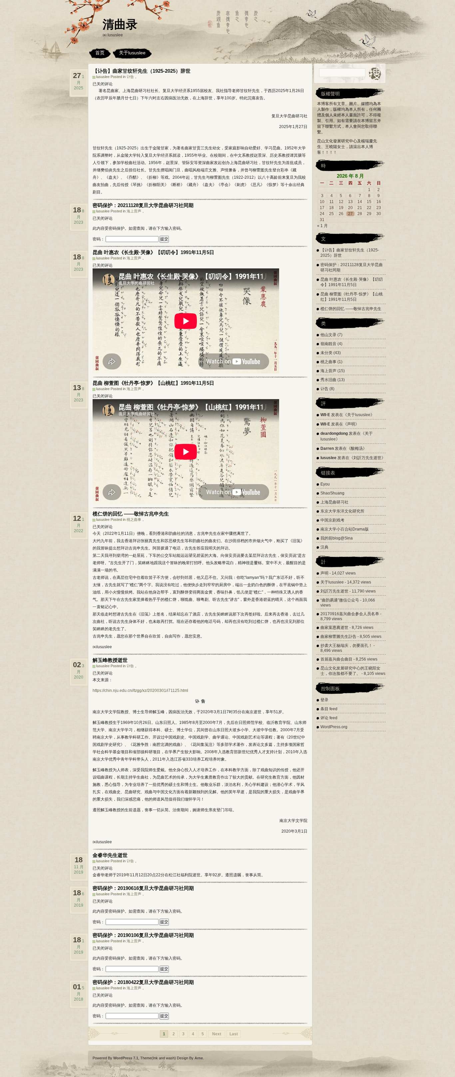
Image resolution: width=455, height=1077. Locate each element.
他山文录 (328, 334)
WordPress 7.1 (125, 1058)
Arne (199, 1058)
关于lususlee (132, 52)
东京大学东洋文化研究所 (342, 511)
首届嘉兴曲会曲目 (336, 659)
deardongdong (334, 433)
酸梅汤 (357, 448)
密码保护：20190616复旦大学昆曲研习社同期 (143, 888)
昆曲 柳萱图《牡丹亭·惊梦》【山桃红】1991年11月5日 (153, 383)
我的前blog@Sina (336, 538)
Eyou (325, 484)
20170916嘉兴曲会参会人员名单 (349, 614)
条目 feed (328, 709)
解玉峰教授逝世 (110, 660)
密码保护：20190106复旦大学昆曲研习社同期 (143, 935)
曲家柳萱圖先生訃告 (338, 636)
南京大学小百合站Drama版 (344, 529)
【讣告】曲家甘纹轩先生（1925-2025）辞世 (142, 71)
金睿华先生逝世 (110, 855)
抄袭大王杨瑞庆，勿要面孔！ (346, 645)
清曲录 (120, 24)
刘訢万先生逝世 (367, 457)
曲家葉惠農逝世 (334, 627)
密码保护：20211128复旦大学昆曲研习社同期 (143, 205)
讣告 (130, 77)
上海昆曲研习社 (334, 502)
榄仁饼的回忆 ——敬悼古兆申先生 (131, 513)
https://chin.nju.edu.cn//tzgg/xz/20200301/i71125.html (140, 690)
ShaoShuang (332, 493)
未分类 (326, 352)
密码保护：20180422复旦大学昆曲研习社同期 (143, 982)
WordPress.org (333, 727)
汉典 (324, 547)
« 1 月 (322, 225)
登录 (324, 700)
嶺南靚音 (328, 343)
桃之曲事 (134, 519)
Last (233, 1034)
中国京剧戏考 (332, 520)
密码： (99, 239)
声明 (351, 424)
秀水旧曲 (328, 379)
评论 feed (328, 718)
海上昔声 (134, 211)
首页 (100, 52)
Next (216, 1034)
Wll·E (325, 414)
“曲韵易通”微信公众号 (339, 600)
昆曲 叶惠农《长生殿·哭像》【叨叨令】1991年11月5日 (153, 252)
